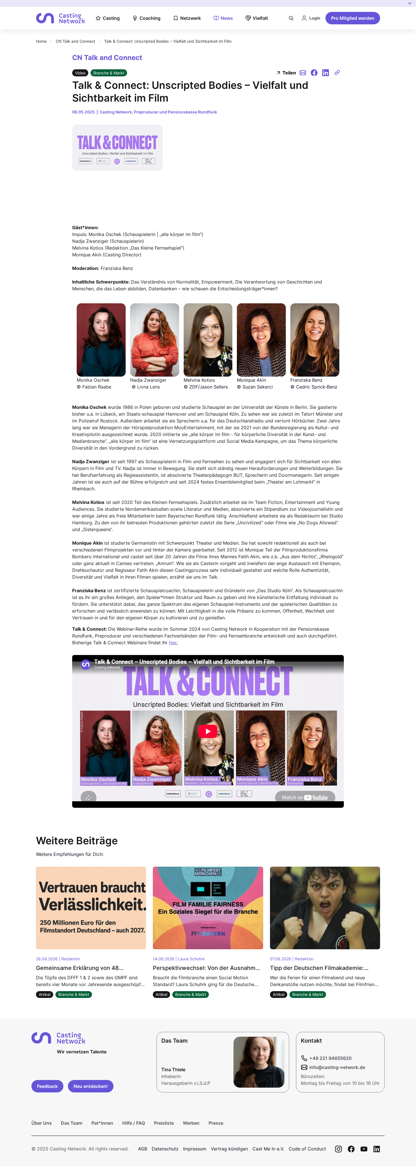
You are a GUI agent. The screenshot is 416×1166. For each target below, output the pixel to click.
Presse (216, 1123)
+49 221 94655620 (330, 1058)
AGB (142, 1149)
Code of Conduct (307, 1149)
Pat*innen (102, 1123)
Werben (191, 1123)
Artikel (44, 994)
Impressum (194, 1149)
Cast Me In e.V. (268, 1149)
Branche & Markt (108, 72)
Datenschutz (165, 1149)
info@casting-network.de (337, 1067)
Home (41, 41)
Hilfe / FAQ (133, 1123)
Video (80, 72)
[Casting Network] (60, 18)
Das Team (71, 1123)
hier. (173, 642)
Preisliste (164, 1123)
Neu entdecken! (91, 1086)
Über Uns (41, 1123)
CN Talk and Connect (75, 41)
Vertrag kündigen (229, 1149)
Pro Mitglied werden (352, 18)
